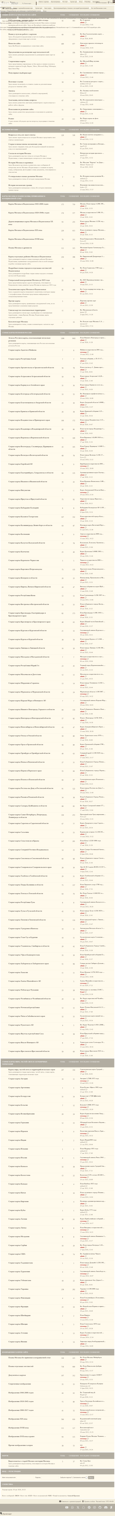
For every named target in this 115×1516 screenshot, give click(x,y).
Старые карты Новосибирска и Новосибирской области (31, 727)
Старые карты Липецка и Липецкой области (26, 648)
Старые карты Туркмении (19, 1271)
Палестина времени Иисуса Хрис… (92, 1131)
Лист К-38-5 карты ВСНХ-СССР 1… (93, 867)
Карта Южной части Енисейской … (92, 621)
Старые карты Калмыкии (19, 534)
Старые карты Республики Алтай (22, 359)
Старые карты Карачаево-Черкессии (23, 560)
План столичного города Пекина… (92, 1192)
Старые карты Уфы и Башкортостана (24, 955)
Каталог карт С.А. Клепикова (70, 27)
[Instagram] (94, 1507)
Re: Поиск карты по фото (89, 118)
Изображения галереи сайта (15, 1352)
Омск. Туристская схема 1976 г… (92, 735)
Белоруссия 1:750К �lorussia (90, 1096)
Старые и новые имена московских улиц (25, 144)
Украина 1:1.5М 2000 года (89, 1289)
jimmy (82, 312)
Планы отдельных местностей (20, 1366)
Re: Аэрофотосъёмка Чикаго (90, 1254)
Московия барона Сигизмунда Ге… (92, 247)
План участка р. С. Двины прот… (92, 367)
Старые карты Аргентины (19, 1087)
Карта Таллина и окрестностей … (92, 1333)
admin (82, 36)
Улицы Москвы (56, 27)
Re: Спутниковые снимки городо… (92, 72)
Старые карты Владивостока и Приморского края (29, 420)
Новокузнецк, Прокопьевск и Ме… (92, 577)
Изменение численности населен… (92, 185)
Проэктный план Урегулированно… (93, 814)
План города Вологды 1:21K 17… (92, 455)
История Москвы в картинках (43, 27)
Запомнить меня (79, 1477)
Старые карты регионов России (17, 332)
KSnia (82, 93)
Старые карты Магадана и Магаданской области (28, 657)
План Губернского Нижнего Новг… (93, 709)
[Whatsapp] (72, 1507)
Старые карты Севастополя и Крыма (23, 841)
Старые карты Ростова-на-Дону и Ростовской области (30, 788)
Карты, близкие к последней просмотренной (76, 8)
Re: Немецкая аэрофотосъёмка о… (92, 393)
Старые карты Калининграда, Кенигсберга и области (30, 525)
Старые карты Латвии (17, 1219)
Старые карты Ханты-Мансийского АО (24, 981)
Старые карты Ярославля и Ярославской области (28, 1051)
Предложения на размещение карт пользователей (28, 52)
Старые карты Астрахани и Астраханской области (29, 376)
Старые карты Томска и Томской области (25, 893)
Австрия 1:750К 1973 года (89, 1078)
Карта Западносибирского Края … (92, 727)
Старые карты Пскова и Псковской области (26, 779)
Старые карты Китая (17, 1193)
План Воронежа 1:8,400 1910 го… (92, 437)
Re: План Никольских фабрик (91, 1366)
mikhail (82, 178)
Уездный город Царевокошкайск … (92, 665)
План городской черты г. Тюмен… (92, 919)
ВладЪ (82, 1395)
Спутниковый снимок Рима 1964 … (92, 1157)
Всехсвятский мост (86, 1427)
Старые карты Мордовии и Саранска (23, 683)
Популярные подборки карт (19, 73)
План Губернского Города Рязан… (92, 797)
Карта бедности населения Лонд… (92, 1113)
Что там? (65, 2)
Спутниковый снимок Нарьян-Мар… (93, 700)
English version (36, 11)
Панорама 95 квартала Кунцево (91, 1383)
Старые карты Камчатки (18, 552)
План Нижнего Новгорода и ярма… (93, 338)
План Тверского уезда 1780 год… (92, 884)
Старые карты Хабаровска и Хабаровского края (28, 963)
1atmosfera (83, 1430)
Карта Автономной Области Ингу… (93, 490)
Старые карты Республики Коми (21, 595)
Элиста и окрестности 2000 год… (91, 534)
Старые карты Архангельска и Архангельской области (31, 367)
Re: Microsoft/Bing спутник (89, 61)
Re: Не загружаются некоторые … (92, 100)
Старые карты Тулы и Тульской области (25, 911)
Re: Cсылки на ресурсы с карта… (92, 81)
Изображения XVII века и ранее (21, 1436)
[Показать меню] (114, 1)
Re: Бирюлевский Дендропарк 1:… (92, 256)
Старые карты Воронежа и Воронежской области (28, 438)
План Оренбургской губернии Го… (92, 954)
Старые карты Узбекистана (19, 1280)
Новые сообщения (67, 18)
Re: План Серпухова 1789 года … (92, 268)
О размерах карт (14, 21)
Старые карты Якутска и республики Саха (26, 1034)
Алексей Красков (73, 1496)
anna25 (82, 155)
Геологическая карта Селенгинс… (92, 937)
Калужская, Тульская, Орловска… (92, 542)
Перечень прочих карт (88, 301)
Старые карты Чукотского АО (21, 1025)
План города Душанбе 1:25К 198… (92, 1262)
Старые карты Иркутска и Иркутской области (27, 499)
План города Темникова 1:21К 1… (92, 683)
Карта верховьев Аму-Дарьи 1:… (92, 1280)
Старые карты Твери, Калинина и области (25, 885)
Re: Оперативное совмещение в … (92, 109)
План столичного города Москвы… (92, 230)
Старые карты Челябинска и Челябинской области (29, 999)
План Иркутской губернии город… (92, 1033)
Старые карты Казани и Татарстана (23, 517)
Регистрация (14, 1471)
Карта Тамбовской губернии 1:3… (92, 876)
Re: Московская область (89, 310)
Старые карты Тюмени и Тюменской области (27, 920)
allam (82, 1421)
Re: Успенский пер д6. (88, 1392)
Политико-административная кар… (92, 1201)
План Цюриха (85, 1315)
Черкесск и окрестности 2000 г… (91, 560)
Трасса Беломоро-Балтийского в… (92, 1401)
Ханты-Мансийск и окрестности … (92, 981)
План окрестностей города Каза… (92, 516)
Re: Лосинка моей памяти (89, 90)
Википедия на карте (18, 27)
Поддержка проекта (22, 29)
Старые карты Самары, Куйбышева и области (27, 806)
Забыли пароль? (66, 1477)
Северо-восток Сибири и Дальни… (92, 963)
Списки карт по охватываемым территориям (26, 310)
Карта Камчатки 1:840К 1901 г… (92, 551)
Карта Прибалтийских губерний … (92, 1219)
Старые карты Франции (18, 1306)
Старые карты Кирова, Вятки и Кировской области (29, 587)
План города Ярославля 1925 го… (92, 1051)
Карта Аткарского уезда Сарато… (92, 823)
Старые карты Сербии (17, 1245)
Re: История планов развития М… (92, 176)
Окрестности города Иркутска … (92, 499)
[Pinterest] (89, 1507)
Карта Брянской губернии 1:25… (92, 411)
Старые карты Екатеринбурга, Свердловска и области (30, 473)
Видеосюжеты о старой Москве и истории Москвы (29, 1461)
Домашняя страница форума (8, 18)
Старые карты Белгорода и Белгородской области (29, 394)
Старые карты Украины (18, 1289)
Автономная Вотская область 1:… (92, 928)
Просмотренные (55, 2)
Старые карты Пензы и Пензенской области (26, 762)
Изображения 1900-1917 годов (21, 1410)
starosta (82, 324)
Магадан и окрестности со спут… (92, 656)
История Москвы (29, 27)
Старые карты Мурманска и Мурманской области (29, 692)
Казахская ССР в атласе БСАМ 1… (92, 1175)
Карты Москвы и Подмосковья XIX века (25, 230)
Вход (80, 2)
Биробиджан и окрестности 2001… (92, 464)
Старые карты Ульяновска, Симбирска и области (28, 946)
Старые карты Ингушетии (19, 490)
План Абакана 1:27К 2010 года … (92, 972)
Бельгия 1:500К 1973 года (89, 1105)
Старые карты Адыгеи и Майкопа (22, 350)
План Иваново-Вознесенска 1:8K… (92, 481)
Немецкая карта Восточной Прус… (92, 525)
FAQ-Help (87, 2)
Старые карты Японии (17, 1342)
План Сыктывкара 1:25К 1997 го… (93, 595)
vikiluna (82, 102)
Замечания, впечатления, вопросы (22, 100)
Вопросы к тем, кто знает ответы (44, 18)
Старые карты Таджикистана (20, 1263)
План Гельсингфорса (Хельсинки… (92, 1297)
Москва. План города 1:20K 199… (92, 204)
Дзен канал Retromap (6, 27)
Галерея (91, 27)
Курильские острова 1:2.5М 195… (92, 832)
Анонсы (11, 91)
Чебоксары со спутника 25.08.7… (92, 990)
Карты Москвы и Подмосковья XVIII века (26, 239)
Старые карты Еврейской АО (20, 464)
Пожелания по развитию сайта (21, 109)
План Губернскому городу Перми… (93, 770)
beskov (82, 187)
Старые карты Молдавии (18, 1236)
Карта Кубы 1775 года (88, 1210)
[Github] (100, 1507)
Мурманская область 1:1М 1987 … (92, 692)
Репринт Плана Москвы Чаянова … (93, 1436)
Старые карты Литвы (17, 1228)
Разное (11, 119)
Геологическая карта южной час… (92, 1016)
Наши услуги (77, 18)
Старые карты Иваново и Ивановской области (27, 481)
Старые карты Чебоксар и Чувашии (23, 990)
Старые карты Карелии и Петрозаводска (25, 569)
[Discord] (105, 1507)
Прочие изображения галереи (20, 1445)
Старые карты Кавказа (18, 1166)
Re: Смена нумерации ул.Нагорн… (92, 144)
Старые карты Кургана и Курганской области (27, 630)
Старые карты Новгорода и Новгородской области (29, 718)
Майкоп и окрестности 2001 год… (92, 350)
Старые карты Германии (18, 1123)
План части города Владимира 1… (92, 429)
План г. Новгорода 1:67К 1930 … (92, 718)
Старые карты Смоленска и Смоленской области (28, 858)
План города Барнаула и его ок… (92, 385)
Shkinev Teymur (85, 164)
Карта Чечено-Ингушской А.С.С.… (92, 1007)
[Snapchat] (83, 1507)
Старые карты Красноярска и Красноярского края (29, 622)
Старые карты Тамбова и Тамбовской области (27, 876)
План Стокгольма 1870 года (90, 1324)
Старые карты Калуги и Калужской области (26, 543)
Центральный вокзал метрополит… (92, 1410)
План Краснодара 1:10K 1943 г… (92, 613)
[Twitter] (78, 1507)
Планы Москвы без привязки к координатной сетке (29, 1358)
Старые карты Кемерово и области (22, 578)
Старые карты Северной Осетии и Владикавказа (28, 850)
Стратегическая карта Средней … (92, 1069)
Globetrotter (84, 1386)
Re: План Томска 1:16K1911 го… (92, 893)
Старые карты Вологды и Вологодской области (28, 455)
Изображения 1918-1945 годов (21, 1401)
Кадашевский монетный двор (90, 1419)
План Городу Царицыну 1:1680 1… (92, 446)
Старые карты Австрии (18, 1079)
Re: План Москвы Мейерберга (91, 1357)
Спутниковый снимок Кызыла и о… (93, 902)
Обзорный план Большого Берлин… (93, 1122)
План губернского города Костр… (92, 604)
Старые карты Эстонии (18, 1333)
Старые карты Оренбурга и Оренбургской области (29, 753)
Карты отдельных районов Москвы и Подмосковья (29, 257)
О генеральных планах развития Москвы (25, 176)
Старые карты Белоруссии (19, 1096)
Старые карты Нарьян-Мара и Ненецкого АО (27, 701)
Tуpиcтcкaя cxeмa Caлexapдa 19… (92, 1042)
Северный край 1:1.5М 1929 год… (92, 753)
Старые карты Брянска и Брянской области (26, 411)
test (81, 1445)
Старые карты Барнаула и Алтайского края (26, 385)
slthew (82, 54)
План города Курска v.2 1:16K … (92, 639)
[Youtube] (67, 1507)
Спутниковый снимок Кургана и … (92, 630)
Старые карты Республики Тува (21, 902)
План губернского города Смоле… (92, 858)
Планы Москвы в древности (20, 248)
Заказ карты (96, 2)
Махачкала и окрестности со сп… (92, 674)
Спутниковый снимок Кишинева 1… (93, 1236)
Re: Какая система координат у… (92, 134)
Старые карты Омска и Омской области (25, 736)
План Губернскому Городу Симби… (93, 946)
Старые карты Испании (18, 1149)
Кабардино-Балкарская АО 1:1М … (93, 507)
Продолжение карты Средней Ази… (92, 1166)
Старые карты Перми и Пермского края (25, 771)
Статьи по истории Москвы (19, 153)
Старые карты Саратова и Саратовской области (28, 823)
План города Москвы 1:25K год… (92, 221)
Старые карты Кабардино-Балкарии (23, 508)
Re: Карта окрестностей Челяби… (92, 998)
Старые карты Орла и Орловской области (25, 744)
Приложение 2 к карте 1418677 (91, 1375)
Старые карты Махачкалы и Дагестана (24, 674)
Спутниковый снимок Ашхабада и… (93, 1271)
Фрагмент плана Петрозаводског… (92, 569)
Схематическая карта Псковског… (92, 779)
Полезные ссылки (15, 82)
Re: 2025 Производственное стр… (92, 280)
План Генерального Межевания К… (93, 239)
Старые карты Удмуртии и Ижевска (23, 928)
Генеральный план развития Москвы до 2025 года (29, 280)
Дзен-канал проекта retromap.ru (91, 43)
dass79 (82, 146)
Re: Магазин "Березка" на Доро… (92, 162)
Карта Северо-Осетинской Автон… (92, 849)
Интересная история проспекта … (92, 153)
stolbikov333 (84, 84)
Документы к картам (17, 1375)
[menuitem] (88, 1501)
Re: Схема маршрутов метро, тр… (92, 289)
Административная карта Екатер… (92, 472)
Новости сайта (58, 18)
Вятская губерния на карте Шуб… (92, 586)
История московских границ (20, 185)
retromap (83, 352)
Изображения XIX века (17, 1419)
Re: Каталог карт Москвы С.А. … (92, 321)
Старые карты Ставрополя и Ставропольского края (29, 867)
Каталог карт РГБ (84, 27)
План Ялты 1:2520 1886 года (90, 840)
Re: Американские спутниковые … (92, 52)
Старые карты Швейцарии (19, 1315)
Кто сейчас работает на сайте (8, 29)
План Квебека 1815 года (89, 1183)
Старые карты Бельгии (18, 1105)
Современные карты (16, 61)
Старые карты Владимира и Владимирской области (29, 429)
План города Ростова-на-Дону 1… (92, 788)
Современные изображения (19, 1384)
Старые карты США (16, 1254)
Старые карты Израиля (18, 1131)
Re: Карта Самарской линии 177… (92, 805)
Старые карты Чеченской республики (24, 1007)
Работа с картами (44, 2)
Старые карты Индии (17, 1140)
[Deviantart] (111, 1507)
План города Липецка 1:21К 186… (92, 648)
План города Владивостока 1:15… (92, 420)
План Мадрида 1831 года (89, 1148)
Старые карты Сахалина (18, 832)
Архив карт (73, 2)
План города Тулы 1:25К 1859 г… (92, 911)
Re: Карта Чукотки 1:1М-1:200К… (92, 1025)
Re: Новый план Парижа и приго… (92, 1306)
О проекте (30, 21)
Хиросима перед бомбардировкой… (93, 1341)
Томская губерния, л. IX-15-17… (91, 358)
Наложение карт (28, 8)
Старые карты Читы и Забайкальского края (26, 1016)
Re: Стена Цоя (85, 1461)
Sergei (82, 992)
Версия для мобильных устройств (22, 11)
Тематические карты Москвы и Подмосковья (27, 289)
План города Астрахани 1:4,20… (92, 376)
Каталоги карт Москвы (18, 322)
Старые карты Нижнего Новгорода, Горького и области (31, 709)
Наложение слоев (101, 8)
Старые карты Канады (17, 1184)
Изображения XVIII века (18, 1428)
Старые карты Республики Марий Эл (23, 665)
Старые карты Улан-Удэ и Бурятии (22, 937)
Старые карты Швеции (17, 1324)
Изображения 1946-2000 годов (21, 1393)
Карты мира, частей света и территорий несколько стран (31, 1069)
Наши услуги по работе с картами (22, 34)
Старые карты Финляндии (19, 1298)
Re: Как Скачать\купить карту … (92, 34)
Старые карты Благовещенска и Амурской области (29, 403)
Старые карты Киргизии (18, 1201)
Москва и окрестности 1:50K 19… (92, 212)
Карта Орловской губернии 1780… (92, 744)
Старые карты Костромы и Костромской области (28, 604)
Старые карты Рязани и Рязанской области (26, 797)
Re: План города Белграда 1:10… (92, 1245)
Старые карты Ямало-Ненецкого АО (23, 1042)
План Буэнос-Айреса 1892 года (91, 1087)
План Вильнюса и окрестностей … (92, 1227)
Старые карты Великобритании (21, 1114)
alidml (82, 120)
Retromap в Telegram (6, 11)
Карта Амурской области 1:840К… (92, 402)
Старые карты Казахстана (19, 1175)
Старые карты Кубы (16, 1210)
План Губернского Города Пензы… (92, 762)
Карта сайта (97, 27)
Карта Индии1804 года (88, 1140)
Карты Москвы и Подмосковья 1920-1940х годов (28, 213)
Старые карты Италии (17, 1158)
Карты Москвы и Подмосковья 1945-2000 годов (28, 204)
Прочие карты (14, 301)
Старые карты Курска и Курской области (25, 639)
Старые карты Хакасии (18, 972)
